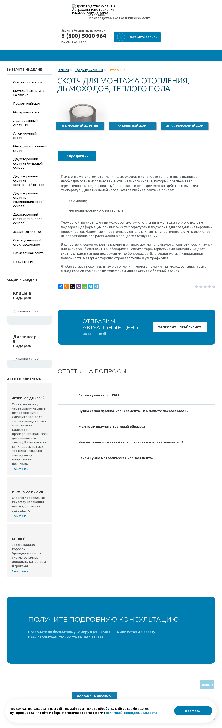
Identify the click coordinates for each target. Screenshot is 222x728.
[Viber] (78, 286)
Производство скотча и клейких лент (118, 18)
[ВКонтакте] (60, 286)
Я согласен (193, 711)
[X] (72, 286)
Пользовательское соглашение (179, 698)
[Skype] (90, 286)
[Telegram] (96, 286)
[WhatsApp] (84, 286)
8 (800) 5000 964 (83, 36)
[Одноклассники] (66, 286)
